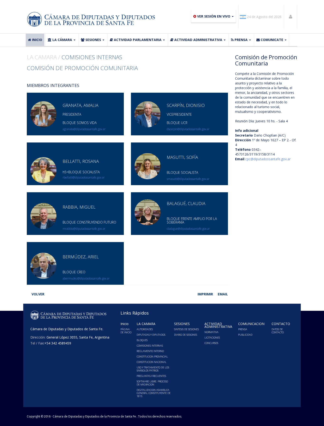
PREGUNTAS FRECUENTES (151, 376)
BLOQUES (142, 340)
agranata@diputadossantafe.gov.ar (84, 129)
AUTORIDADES (145, 329)
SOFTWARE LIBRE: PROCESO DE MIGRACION (152, 383)
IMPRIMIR (205, 294)
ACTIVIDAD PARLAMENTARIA (137, 39)
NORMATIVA (211, 332)
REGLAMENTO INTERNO (150, 351)
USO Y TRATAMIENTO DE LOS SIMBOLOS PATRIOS (153, 369)
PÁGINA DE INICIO (125, 330)
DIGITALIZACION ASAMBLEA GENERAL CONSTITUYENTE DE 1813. (154, 393)
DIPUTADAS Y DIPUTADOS (151, 334)
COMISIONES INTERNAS (150, 345)
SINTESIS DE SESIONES (186, 329)
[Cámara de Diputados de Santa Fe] (92, 19)
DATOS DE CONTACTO (278, 330)
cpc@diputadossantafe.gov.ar (268, 159)
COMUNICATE (272, 39)
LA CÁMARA (62, 39)
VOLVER (38, 294)
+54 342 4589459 (57, 343)
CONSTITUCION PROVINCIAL (152, 356)
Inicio (37, 39)
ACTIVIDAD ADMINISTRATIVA (198, 39)
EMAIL (223, 294)
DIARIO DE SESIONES (185, 334)
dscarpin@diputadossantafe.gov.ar (188, 129)
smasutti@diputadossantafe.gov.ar (188, 179)
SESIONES (93, 39)
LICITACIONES (212, 337)
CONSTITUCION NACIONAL (152, 362)
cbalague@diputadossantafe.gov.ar (188, 229)
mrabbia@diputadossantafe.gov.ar (84, 229)
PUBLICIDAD (245, 334)
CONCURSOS (211, 343)
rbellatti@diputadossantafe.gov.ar (84, 177)
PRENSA (241, 39)
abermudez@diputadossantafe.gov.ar (86, 278)
